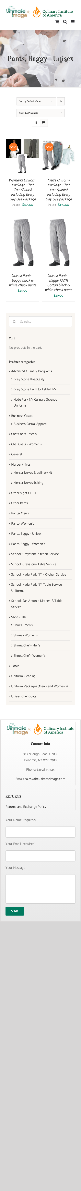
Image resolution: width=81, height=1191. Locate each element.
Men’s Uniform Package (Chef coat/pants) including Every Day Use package (58, 190)
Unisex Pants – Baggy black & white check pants (22, 280)
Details (25, 160)
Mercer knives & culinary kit (33, 472)
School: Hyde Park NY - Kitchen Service (38, 574)
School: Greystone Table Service (33, 564)
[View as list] (44, 123)
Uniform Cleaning (23, 676)
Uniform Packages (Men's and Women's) (39, 686)
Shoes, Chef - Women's (29, 655)
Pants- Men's (20, 513)
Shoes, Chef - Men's (27, 645)
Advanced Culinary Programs (31, 371)
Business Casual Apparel (30, 424)
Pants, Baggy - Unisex (26, 533)
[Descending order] (61, 101)
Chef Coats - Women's (26, 444)
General (16, 454)
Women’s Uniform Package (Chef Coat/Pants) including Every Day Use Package (22, 190)
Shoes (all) (18, 617)
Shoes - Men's (23, 625)
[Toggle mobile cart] (57, 22)
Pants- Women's (22, 523)
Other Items (19, 503)
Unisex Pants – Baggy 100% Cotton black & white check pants (58, 283)
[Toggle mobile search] (65, 22)
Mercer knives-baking (28, 483)
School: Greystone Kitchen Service (35, 554)
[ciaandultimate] (40, 723)
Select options (22, 155)
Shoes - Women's (26, 635)
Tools (15, 666)
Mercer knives (21, 464)
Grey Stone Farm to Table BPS (35, 389)
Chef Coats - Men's (24, 434)
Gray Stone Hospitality (29, 379)
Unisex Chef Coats (23, 696)
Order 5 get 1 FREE (24, 493)
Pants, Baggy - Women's (28, 544)
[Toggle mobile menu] (73, 22)
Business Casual (22, 416)
